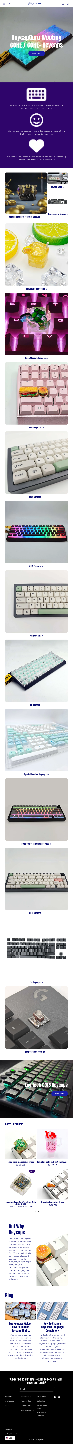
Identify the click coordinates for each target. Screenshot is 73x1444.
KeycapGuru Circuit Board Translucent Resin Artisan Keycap (21, 1203)
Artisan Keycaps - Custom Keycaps (24, 217)
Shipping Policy (27, 1396)
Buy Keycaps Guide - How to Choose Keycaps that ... (20, 1327)
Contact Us (9, 1401)
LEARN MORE (36, 53)
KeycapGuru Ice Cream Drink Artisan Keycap (52, 1162)
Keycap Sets (56, 187)
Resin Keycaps (35, 427)
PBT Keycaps (35, 635)
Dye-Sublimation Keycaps (35, 774)
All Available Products (41, 1414)
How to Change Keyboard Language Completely (52, 1327)
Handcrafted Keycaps (35, 289)
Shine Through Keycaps (35, 358)
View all (36, 1211)
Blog (7, 1406)
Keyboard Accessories (35, 1052)
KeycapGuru (39, 1440)
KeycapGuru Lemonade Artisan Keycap (21, 1162)
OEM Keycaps (35, 566)
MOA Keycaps (35, 497)
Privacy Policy (26, 1406)
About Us (8, 1396)
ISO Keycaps (35, 982)
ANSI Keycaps (35, 913)
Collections (41, 1401)
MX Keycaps (41, 1396)
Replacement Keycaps (58, 214)
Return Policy (26, 1401)
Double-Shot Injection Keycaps (35, 844)
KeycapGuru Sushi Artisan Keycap (52, 1202)
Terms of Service (27, 1410)
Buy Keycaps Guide (42, 1407)
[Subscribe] (53, 1389)
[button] (4, 3)
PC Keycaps (35, 705)
